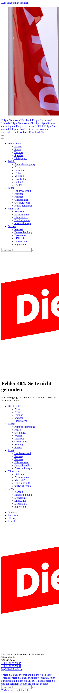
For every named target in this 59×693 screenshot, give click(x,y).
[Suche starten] (33, 250)
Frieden (18, 185)
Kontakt (18, 229)
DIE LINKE (14, 143)
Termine (18, 152)
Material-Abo (21, 217)
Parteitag (18, 193)
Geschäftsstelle (22, 202)
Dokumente (20, 235)
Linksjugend (20, 158)
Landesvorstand (22, 190)
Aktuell (18, 146)
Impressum (20, 244)
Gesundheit (20, 170)
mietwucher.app (22, 223)
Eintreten (19, 211)
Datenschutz (20, 241)
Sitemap (12, 518)
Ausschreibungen (23, 205)
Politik (11, 161)
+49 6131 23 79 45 (11, 663)
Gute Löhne (20, 179)
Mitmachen (14, 208)
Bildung (18, 182)
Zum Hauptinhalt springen (15, 2)
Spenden (18, 155)
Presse (17, 149)
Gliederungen (21, 199)
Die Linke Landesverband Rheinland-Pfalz (23, 132)
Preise (17, 167)
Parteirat (18, 196)
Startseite (12, 512)
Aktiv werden (21, 214)
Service (12, 226)
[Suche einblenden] (2, 135)
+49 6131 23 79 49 (11, 666)
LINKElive (20, 238)
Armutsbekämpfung (24, 164)
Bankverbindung (23, 232)
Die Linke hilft (22, 220)
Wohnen (18, 173)
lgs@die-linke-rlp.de (11, 669)
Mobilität (19, 176)
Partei (11, 187)
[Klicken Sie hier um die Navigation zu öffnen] (2, 138)
